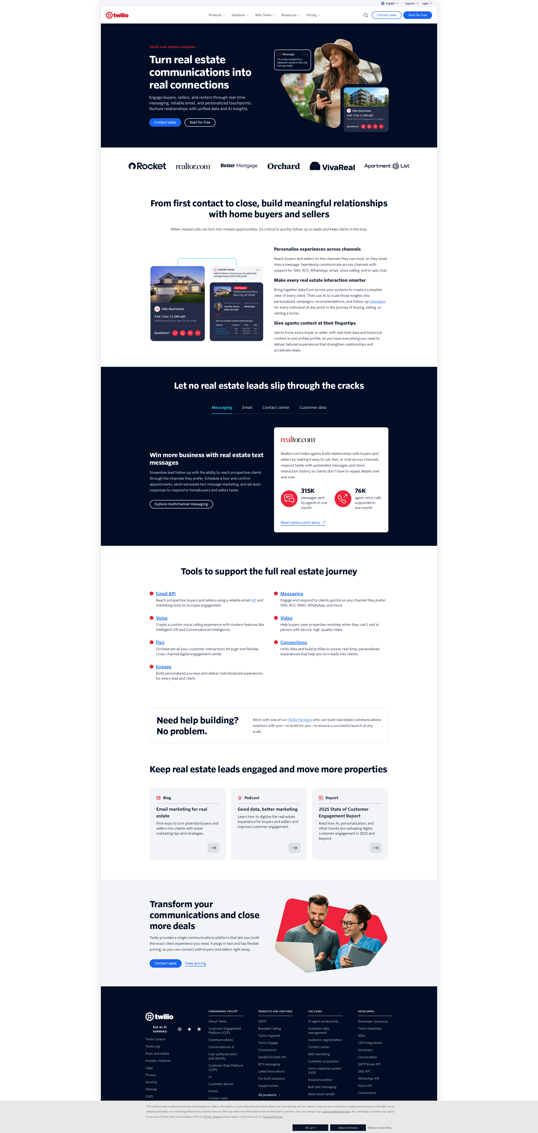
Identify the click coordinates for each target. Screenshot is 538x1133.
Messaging (291, 593)
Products (215, 15)
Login (425, 3)
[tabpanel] (269, 479)
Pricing (311, 15)
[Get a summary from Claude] (200, 1029)
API (253, 600)
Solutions (238, 15)
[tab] (222, 409)
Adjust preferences (348, 1127)
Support (410, 3)
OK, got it (310, 1127)
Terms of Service (273, 1116)
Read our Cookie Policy (380, 1127)
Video (286, 618)
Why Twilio (263, 15)
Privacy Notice (213, 1116)
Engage (163, 666)
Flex (160, 642)
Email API (165, 593)
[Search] (366, 15)
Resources (289, 15)
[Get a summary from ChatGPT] (181, 1029)
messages (377, 302)
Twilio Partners (300, 720)
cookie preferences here (336, 1111)
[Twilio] (117, 15)
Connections (293, 642)
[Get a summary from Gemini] (190, 1029)
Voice (161, 618)
